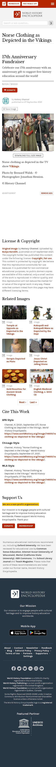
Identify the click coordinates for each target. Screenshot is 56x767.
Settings (28, 656)
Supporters (42, 653)
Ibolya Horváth (10, 251)
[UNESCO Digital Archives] (28, 726)
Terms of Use (12, 653)
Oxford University (26, 545)
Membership (14, 4)
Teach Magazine (24, 561)
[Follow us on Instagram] (36, 669)
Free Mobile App (30, 4)
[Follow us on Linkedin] (30, 669)
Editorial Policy (23, 650)
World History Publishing (15, 683)
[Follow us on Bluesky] (25, 669)
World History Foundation (19, 678)
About (7, 648)
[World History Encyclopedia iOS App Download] (18, 633)
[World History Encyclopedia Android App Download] (38, 633)
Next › (22, 402)
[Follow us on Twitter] (19, 669)
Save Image (9, 109)
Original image (10, 248)
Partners (27, 653)
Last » (33, 402)
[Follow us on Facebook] (14, 669)
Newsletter (32, 648)
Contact (18, 648)
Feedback (46, 648)
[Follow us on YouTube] (42, 669)
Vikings (14, 166)
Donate (8, 525)
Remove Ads (46, 193)
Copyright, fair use (42, 258)
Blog (9, 650)
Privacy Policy (41, 650)
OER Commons (24, 558)
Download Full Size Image (28, 155)
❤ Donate (9, 90)
